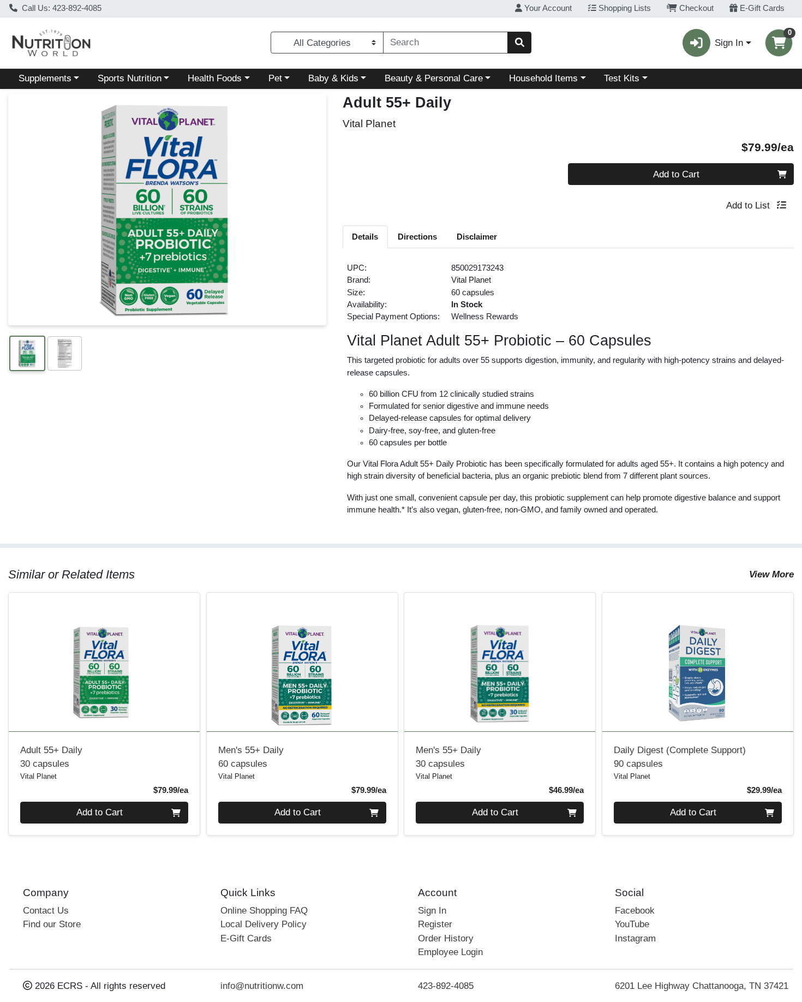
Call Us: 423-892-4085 (60, 8)
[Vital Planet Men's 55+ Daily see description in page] (302, 662)
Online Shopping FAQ (264, 910)
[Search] (519, 42)
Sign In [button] (729, 43)
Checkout (695, 8)
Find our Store (52, 924)
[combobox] (445, 42)
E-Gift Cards (761, 8)
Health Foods (215, 78)
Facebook (635, 910)
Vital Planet (471, 280)
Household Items (543, 78)
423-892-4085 (446, 986)
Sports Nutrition (129, 78)
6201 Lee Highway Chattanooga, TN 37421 (701, 986)
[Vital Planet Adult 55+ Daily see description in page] (104, 662)
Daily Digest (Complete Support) (680, 757)
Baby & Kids (333, 78)
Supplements (45, 78)
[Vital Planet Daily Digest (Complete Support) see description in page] (698, 662)
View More (771, 574)
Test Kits (621, 78)
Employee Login (450, 952)
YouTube (632, 924)
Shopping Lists (623, 8)
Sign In (432, 910)
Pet (275, 78)
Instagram (635, 938)
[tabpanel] (568, 393)
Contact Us (46, 910)
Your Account (547, 8)
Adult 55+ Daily (51, 757)
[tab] (365, 236)
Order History (446, 938)
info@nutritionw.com (261, 986)
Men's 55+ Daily (251, 757)
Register (435, 924)
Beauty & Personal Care (434, 78)
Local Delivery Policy (263, 924)
